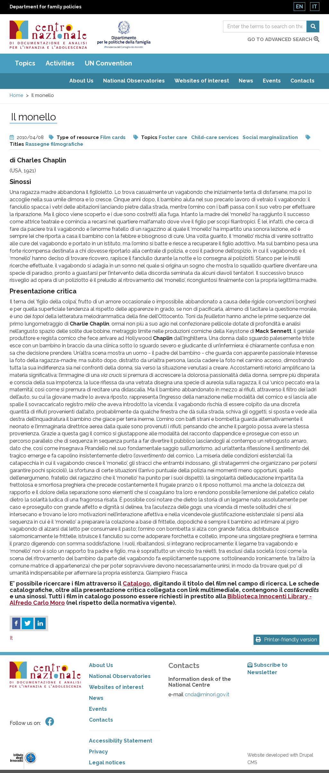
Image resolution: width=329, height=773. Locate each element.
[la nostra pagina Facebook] (50, 722)
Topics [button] (25, 63)
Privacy (98, 752)
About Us (81, 81)
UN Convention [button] (108, 63)
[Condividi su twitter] (27, 623)
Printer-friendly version (290, 640)
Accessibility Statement (120, 741)
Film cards (113, 137)
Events (272, 81)
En (299, 7)
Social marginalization (270, 137)
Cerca (313, 26)
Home (16, 95)
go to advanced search (280, 39)
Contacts (302, 81)
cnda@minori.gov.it (207, 694)
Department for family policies (45, 6)
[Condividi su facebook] (16, 623)
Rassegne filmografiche (54, 144)
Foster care (173, 137)
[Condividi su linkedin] (40, 623)
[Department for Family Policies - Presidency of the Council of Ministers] (123, 35)
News (246, 81)
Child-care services (215, 137)
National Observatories (134, 81)
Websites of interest (201, 81)
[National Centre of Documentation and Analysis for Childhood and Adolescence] (48, 35)
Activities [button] (60, 63)
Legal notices (107, 763)
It (314, 7)
